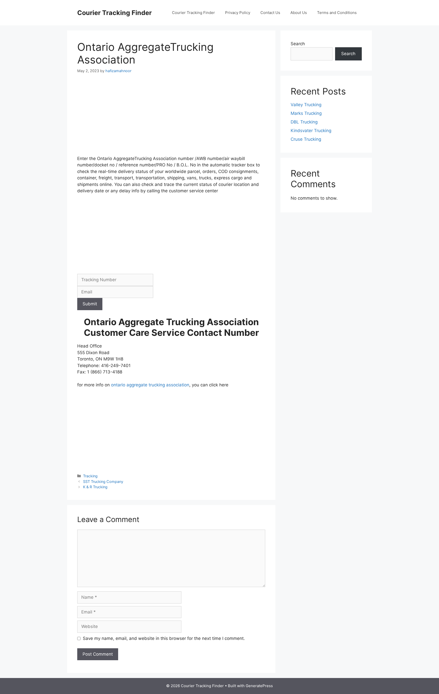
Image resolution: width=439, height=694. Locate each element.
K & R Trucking (95, 487)
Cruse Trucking (306, 139)
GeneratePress (259, 685)
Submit (90, 303)
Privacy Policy (237, 12)
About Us (298, 12)
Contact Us (270, 12)
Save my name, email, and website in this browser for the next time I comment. (164, 638)
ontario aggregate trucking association (149, 384)
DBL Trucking (304, 121)
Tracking (90, 476)
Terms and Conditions (337, 12)
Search (298, 43)
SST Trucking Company (103, 481)
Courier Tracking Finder (114, 13)
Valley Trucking (306, 104)
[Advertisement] (171, 117)
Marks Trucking (306, 113)
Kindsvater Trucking (311, 130)
